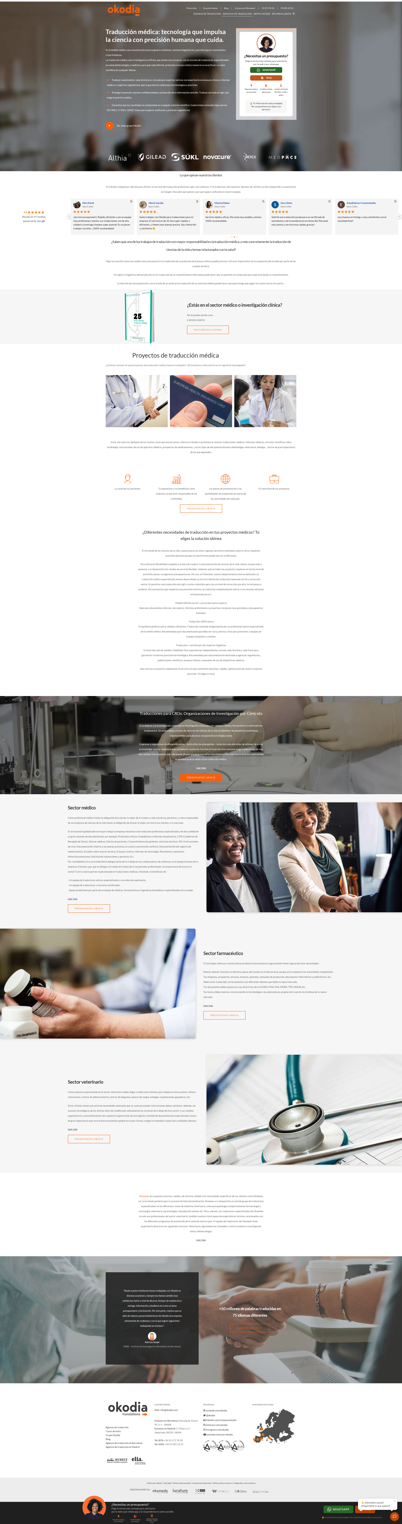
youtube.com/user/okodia (219, 1434)
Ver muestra (115, 422)
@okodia (210, 1415)
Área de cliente (210, 8)
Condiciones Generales (201, 1483)
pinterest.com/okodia (216, 1424)
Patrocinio (191, 8)
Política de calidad (154, 1483)
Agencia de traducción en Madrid (122, 1446)
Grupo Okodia (261, 13)
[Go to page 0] (232, 237)
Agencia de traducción (207, 13)
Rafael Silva (353, 202)
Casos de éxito (113, 1431)
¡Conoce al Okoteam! (245, 8)
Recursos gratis (281, 13)
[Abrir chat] (394, 1516)
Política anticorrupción (222, 1483)
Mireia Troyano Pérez (160, 202)
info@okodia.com (169, 1410)
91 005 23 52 (287, 8)
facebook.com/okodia (216, 1410)
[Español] (294, 13)
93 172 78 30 (268, 8)
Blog (226, 8)
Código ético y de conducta (244, 1483)
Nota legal (167, 1483)
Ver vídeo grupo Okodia (129, 125)
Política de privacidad (181, 1483)
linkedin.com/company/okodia (220, 1420)
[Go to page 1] (234, 236)
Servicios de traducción (237, 13)
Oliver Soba (221, 202)
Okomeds (144, 1196)
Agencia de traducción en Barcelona (124, 1443)
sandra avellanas (290, 202)
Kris (84, 202)
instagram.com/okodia (217, 1429)
